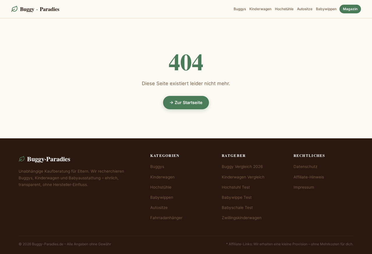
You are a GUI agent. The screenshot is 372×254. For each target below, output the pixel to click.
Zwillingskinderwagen (242, 217)
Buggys (240, 9)
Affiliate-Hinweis (309, 177)
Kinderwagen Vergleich (243, 177)
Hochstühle (284, 9)
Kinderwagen (260, 9)
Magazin (350, 9)
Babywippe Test (237, 197)
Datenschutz (305, 166)
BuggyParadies (39, 9)
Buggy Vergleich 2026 (242, 166)
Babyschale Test (237, 207)
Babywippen (326, 9)
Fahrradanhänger (166, 217)
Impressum (304, 187)
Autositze (304, 9)
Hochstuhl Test (236, 187)
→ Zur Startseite (186, 102)
